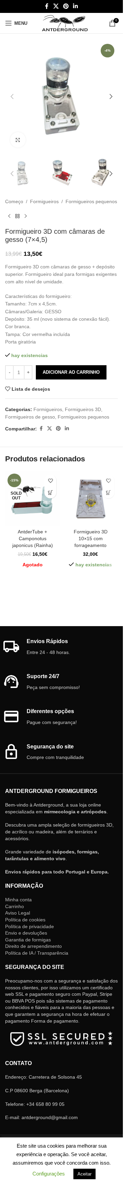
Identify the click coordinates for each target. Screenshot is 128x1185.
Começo (14, 201)
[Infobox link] (61, 647)
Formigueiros (44, 201)
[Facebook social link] (47, 6)
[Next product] (26, 216)
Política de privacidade (29, 926)
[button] (12, 96)
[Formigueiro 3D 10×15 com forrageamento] (90, 498)
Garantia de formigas (28, 939)
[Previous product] (9, 216)
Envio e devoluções (26, 933)
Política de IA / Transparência (36, 953)
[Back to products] (17, 216)
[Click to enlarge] (18, 139)
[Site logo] (64, 22)
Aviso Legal (17, 913)
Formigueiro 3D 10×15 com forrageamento (91, 538)
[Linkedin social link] (75, 6)
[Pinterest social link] (66, 6)
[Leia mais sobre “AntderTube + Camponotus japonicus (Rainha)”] (50, 492)
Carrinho (14, 906)
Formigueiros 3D (83, 409)
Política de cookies (25, 919)
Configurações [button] (48, 1174)
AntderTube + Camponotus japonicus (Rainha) (32, 538)
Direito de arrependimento (33, 946)
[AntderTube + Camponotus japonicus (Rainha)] (32, 498)
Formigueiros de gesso (30, 417)
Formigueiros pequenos (91, 201)
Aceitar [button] (84, 1174)
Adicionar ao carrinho (71, 372)
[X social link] (56, 6)
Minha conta (18, 899)
